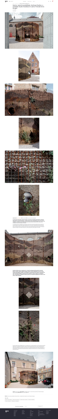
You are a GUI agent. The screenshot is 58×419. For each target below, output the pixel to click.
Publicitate (23, 411)
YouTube (47, 413)
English (15, 415)
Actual (14, 414)
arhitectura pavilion (16, 399)
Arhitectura (17, 3)
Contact (23, 412)
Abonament (24, 1)
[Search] (48, 1)
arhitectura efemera (8, 399)
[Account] (50, 1)
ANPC (39, 415)
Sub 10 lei (31, 415)
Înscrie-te (40, 406)
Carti (30, 412)
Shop (33, 1)
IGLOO (13, 3)
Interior (15, 412)
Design (15, 413)
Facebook (47, 411)
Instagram (47, 412)
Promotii (31, 414)
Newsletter (23, 413)
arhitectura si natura (24, 399)
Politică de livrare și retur (41, 414)
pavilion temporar (31, 399)
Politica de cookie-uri (40, 413)
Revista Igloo (29, 1)
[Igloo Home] (6, 1)
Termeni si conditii (40, 411)
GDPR (39, 412)
